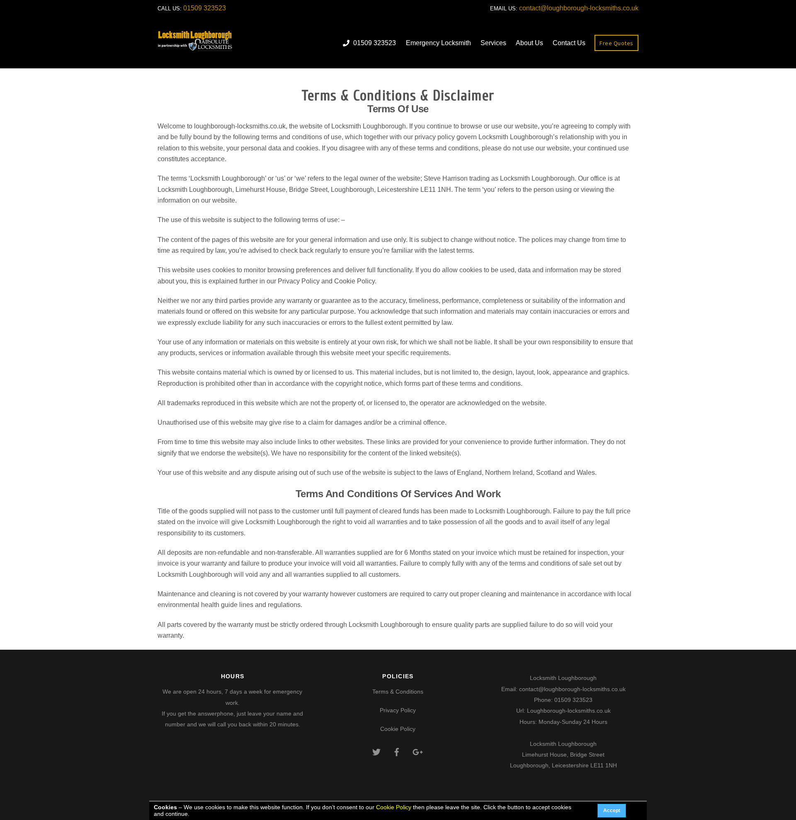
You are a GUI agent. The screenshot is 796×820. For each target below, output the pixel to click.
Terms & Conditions (397, 691)
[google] (417, 751)
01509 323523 (204, 8)
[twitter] (376, 751)
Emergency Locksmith (438, 42)
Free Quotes (616, 43)
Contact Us (569, 42)
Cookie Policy (397, 729)
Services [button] (493, 42)
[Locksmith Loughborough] (195, 48)
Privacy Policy (398, 710)
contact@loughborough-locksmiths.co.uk (578, 8)
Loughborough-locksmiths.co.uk (569, 710)
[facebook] (396, 751)
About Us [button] (529, 42)
